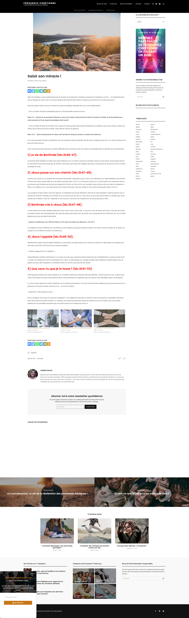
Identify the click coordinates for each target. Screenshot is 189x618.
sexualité (153, 166)
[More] (48, 91)
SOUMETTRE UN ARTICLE (95, 10)
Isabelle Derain (46, 370)
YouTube (159, 4)
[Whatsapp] (37, 91)
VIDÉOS (147, 4)
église (152, 176)
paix (152, 151)
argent (138, 127)
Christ (137, 132)
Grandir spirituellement (37, 81)
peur (137, 156)
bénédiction (154, 129)
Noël (137, 151)
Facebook (153, 4)
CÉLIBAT (139, 4)
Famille (153, 139)
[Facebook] (29, 91)
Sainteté (153, 161)
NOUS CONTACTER (79, 10)
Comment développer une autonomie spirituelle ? (57, 547)
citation (153, 132)
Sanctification (155, 164)
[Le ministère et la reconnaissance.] (109, 318)
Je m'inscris (18, 603)
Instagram (156, 4)
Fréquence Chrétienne (40, 3)
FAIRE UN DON (102, 4)
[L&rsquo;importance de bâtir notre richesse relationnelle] (76, 318)
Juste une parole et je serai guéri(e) (39, 328)
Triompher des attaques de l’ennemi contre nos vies (94, 547)
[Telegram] (41, 91)
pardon (138, 154)
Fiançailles (139, 141)
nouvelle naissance (157, 149)
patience (153, 154)
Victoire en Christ (156, 173)
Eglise (152, 137)
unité (137, 173)
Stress (153, 169)
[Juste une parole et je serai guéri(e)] (43, 318)
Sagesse (153, 159)
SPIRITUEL (113, 4)
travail (153, 171)
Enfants (138, 139)
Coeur (137, 134)
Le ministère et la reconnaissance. (104, 328)
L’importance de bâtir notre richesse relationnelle (76, 328)
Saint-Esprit (139, 161)
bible (152, 127)
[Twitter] (33, 91)
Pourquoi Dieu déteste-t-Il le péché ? (132, 546)
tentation (138, 171)
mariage (138, 149)
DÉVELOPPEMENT (126, 4)
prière (152, 156)
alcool (138, 124)
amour (153, 124)
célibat (138, 137)
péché (138, 159)
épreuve (138, 178)
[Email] (45, 91)
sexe (137, 166)
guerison (33, 352)
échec (138, 176)
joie (152, 144)
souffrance (139, 169)
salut (137, 164)
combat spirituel (155, 134)
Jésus (138, 146)
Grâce (137, 144)
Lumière (153, 146)
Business (139, 129)
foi (151, 141)
